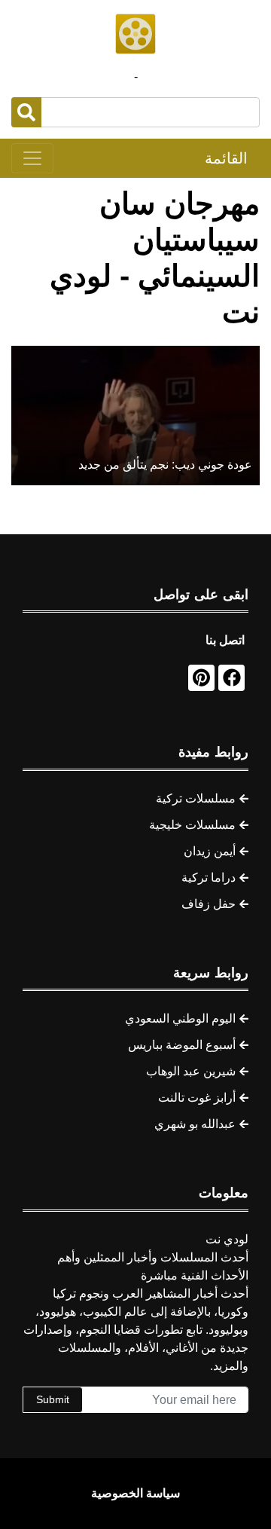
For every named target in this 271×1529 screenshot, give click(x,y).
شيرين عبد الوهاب (191, 1071)
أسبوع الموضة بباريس (182, 1044)
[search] (26, 112)
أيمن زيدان (210, 851)
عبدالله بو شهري (195, 1124)
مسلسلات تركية (196, 798)
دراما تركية (208, 877)
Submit (52, 1399)
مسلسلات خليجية (192, 824)
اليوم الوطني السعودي (180, 1018)
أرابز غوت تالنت (197, 1097)
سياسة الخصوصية (135, 1493)
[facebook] (231, 678)
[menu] (32, 158)
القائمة (226, 158)
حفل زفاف (208, 904)
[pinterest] (201, 678)
